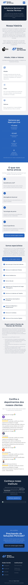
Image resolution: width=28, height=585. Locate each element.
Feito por (14, 581)
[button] (24, 3)
